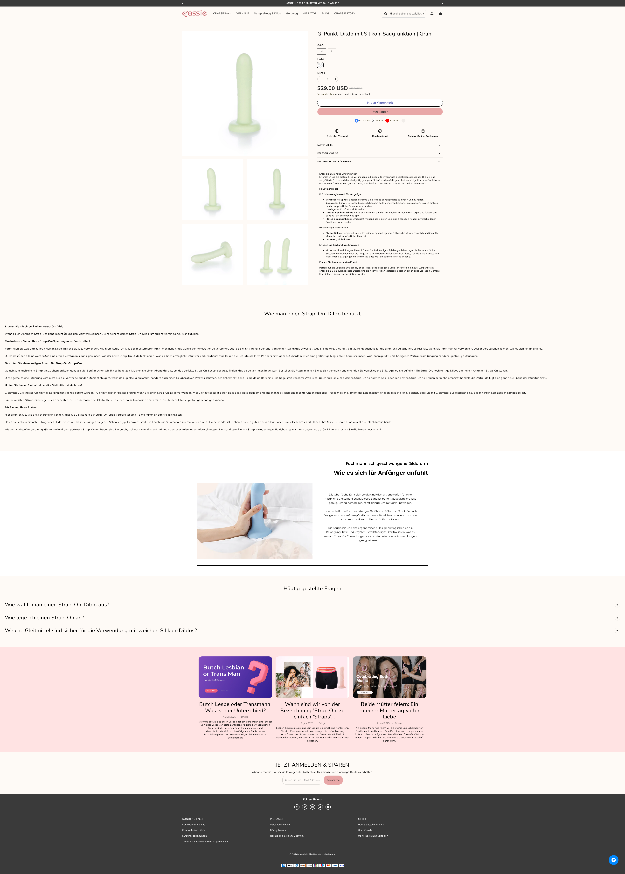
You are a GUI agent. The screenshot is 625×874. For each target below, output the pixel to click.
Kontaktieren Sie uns (193, 824)
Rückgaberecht (278, 830)
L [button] (331, 51)
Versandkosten (326, 94)
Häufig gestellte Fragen (371, 824)
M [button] (322, 51)
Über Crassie (365, 830)
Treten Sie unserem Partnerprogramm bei (205, 841)
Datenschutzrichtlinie (193, 830)
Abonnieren (333, 779)
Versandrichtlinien (280, 824)
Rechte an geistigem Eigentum (287, 835)
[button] (320, 65)
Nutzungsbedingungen (194, 835)
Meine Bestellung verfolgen (373, 835)
